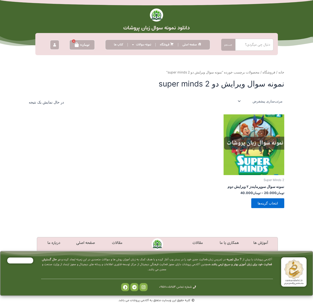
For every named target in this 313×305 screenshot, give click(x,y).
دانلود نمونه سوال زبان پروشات (156, 27)
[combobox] (254, 45)
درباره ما (53, 243)
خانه (281, 72)
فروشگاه (269, 72)
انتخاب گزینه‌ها (268, 203)
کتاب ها (118, 44)
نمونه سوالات (143, 44)
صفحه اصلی (85, 243)
